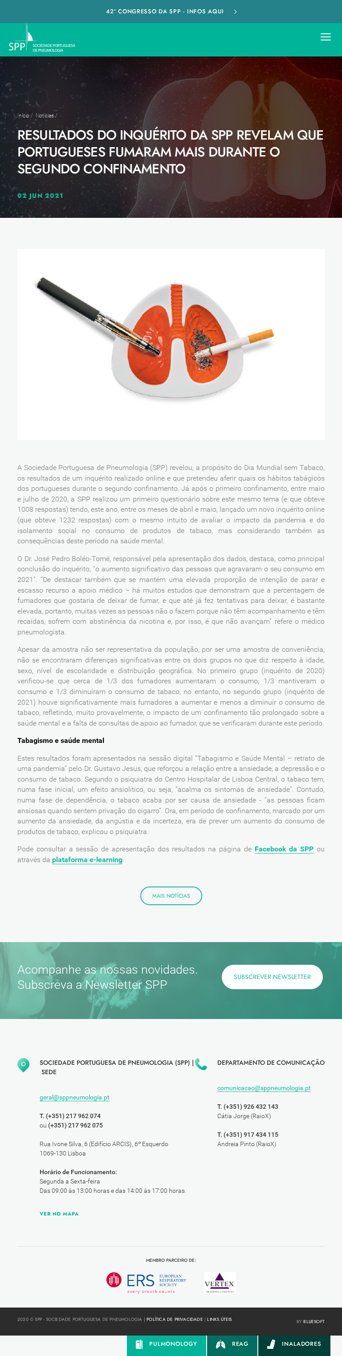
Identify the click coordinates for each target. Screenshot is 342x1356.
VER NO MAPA (59, 1213)
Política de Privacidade (175, 1319)
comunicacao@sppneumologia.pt (264, 1087)
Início (23, 115)
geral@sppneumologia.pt (75, 1097)
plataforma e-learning (87, 859)
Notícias (45, 115)
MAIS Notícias (171, 896)
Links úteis (219, 1319)
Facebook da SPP (284, 849)
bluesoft (314, 1321)
